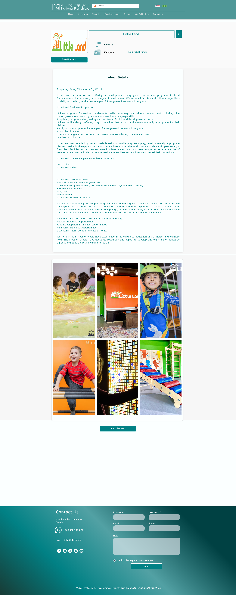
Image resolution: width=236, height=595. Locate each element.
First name (118, 512)
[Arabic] (164, 6)
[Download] (179, 34)
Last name (154, 512)
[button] (127, 14)
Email (116, 523)
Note (115, 535)
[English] (157, 6)
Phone (152, 523)
